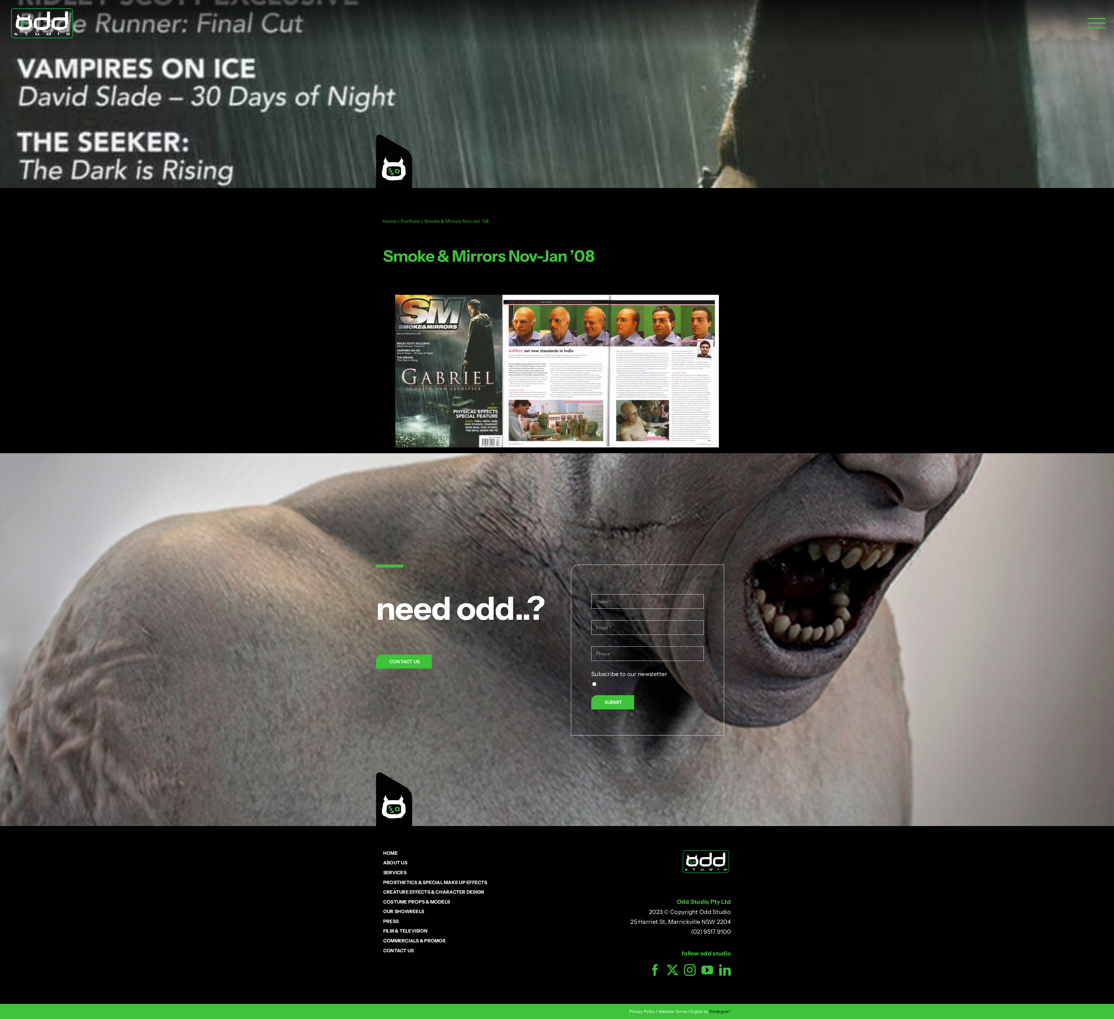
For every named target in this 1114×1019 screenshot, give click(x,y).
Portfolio (410, 221)
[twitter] (672, 970)
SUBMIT (613, 702)
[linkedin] (725, 970)
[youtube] (707, 970)
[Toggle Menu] (1096, 23)
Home (389, 221)
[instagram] (690, 970)
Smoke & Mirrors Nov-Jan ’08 (488, 256)
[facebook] (655, 970)
